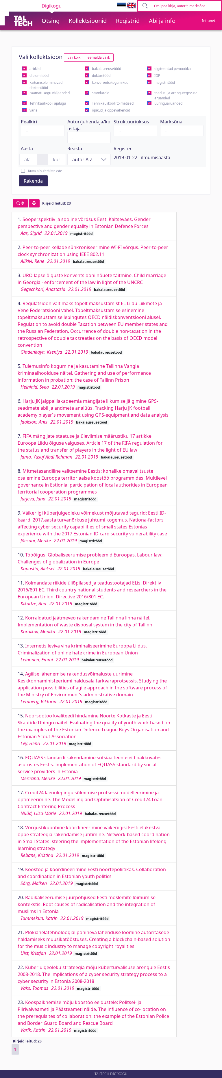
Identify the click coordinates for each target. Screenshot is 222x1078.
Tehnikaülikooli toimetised (113, 103)
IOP (157, 75)
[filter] (20, 203)
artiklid (34, 68)
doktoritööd (101, 75)
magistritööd (164, 82)
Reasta (74, 148)
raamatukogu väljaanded (49, 92)
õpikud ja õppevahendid (111, 110)
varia (33, 110)
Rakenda (33, 181)
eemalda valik (99, 57)
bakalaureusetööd (106, 68)
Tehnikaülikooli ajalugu (47, 103)
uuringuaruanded (168, 103)
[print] (34, 203)
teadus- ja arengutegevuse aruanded (175, 95)
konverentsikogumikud (110, 82)
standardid (100, 92)
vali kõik (74, 57)
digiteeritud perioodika (172, 68)
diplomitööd (39, 75)
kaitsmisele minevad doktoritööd (45, 85)
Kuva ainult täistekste (45, 170)
